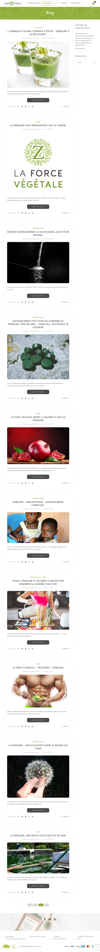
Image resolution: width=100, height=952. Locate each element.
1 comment (65, 106)
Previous (23, 904)
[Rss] (55, 919)
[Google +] (29, 106)
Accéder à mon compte (37, 936)
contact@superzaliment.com (16, 939)
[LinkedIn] (32, 106)
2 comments (65, 648)
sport (38, 121)
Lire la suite (38, 100)
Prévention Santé (38, 228)
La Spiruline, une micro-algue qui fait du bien (38, 835)
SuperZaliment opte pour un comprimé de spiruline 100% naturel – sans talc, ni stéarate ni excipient (38, 324)
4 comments (65, 726)
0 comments (65, 213)
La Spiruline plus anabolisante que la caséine (38, 125)
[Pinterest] (25, 106)
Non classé (38, 27)
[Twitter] (22, 106)
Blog (38, 832)
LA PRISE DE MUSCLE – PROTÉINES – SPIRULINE (38, 667)
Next (52, 904)
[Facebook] (18, 106)
